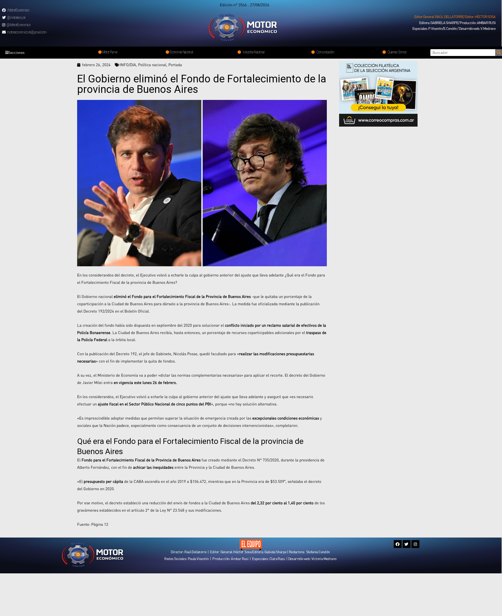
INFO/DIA (128, 64)
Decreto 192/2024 (98, 311)
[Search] (498, 52)
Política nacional (152, 64)
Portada (175, 64)
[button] (454, 16)
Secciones (16, 52)
